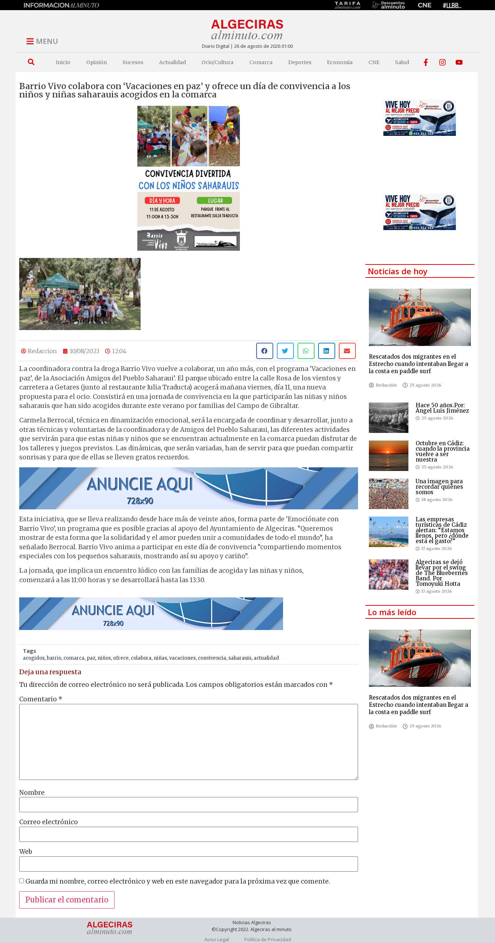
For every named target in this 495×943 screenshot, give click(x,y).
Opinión (96, 62)
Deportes (299, 62)
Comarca (261, 62)
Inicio (63, 62)
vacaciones (182, 658)
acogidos (34, 658)
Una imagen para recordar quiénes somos (439, 487)
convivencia (212, 658)
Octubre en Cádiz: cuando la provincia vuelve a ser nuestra (443, 451)
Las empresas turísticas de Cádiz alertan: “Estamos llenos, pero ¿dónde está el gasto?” (442, 530)
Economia (340, 62)
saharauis (239, 658)
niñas (160, 658)
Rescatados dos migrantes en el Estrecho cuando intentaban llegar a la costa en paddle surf (418, 364)
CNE (374, 62)
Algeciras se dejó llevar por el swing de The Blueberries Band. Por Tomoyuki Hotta (442, 573)
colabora (141, 658)
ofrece (121, 658)
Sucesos (132, 62)
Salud (402, 62)
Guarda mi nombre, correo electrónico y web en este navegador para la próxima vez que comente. (177, 882)
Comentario (40, 699)
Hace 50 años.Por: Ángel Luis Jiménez (442, 408)
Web (25, 852)
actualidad (266, 658)
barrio (54, 658)
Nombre (32, 793)
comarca (73, 658)
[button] (31, 62)
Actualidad (172, 62)
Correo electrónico (48, 822)
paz (91, 658)
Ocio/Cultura (217, 62)
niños (104, 658)
